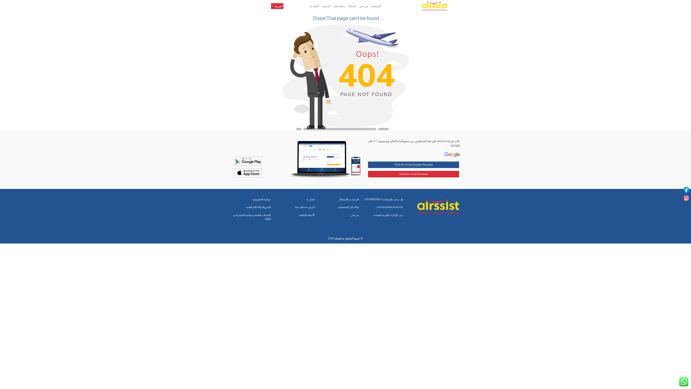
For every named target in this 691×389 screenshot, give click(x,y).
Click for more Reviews (413, 174)
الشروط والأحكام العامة (258, 207)
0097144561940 (372, 199)
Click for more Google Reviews (413, 164)
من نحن (355, 215)
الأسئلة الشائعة (307, 215)
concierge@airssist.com (390, 207)
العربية (279, 6)
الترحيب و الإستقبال (349, 199)
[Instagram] (686, 198)
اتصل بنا (311, 199)
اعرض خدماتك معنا (305, 207)
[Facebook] (686, 189)
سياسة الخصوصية (261, 199)
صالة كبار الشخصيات (348, 207)
